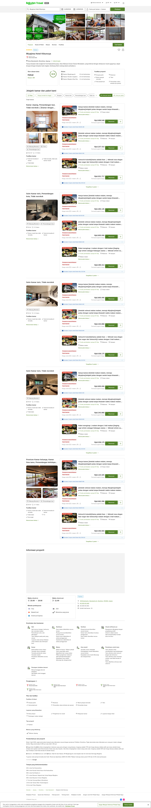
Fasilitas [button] (61, 44)
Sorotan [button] (54, 44)
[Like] (119, 50)
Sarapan (59, 95)
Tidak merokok (93, 95)
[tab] (105, 95)
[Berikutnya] (117, 698)
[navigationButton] (84, 672)
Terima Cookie (128, 804)
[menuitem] (97, 3)
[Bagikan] (123, 49)
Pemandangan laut (80, 95)
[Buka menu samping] (123, 3)
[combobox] (43, 9)
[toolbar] (73, 9)
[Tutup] (148, 805)
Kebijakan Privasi (70, 806)
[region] (75, 805)
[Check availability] (120, 121)
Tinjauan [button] (30, 44)
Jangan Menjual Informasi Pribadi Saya (109, 804)
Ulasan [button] (48, 44)
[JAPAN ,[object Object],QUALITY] (32, 57)
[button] (34, 3)
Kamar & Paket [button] (39, 44)
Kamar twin (68, 95)
